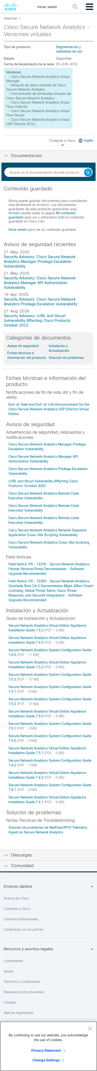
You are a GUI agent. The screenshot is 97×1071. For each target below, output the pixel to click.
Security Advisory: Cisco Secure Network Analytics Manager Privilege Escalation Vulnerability (40, 261)
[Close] (90, 1028)
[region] (48, 1046)
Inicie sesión (17, 229)
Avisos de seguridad (23, 346)
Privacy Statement (46, 1050)
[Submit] (88, 172)
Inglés (88, 140)
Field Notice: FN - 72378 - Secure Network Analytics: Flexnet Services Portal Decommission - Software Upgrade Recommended (49, 568)
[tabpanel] (48, 211)
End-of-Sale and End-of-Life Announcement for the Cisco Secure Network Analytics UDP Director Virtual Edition (48, 409)
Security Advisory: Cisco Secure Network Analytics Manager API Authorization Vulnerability (40, 283)
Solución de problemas (66, 358)
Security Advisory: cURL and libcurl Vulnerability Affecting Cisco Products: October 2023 (37, 320)
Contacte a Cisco (62, 141)
